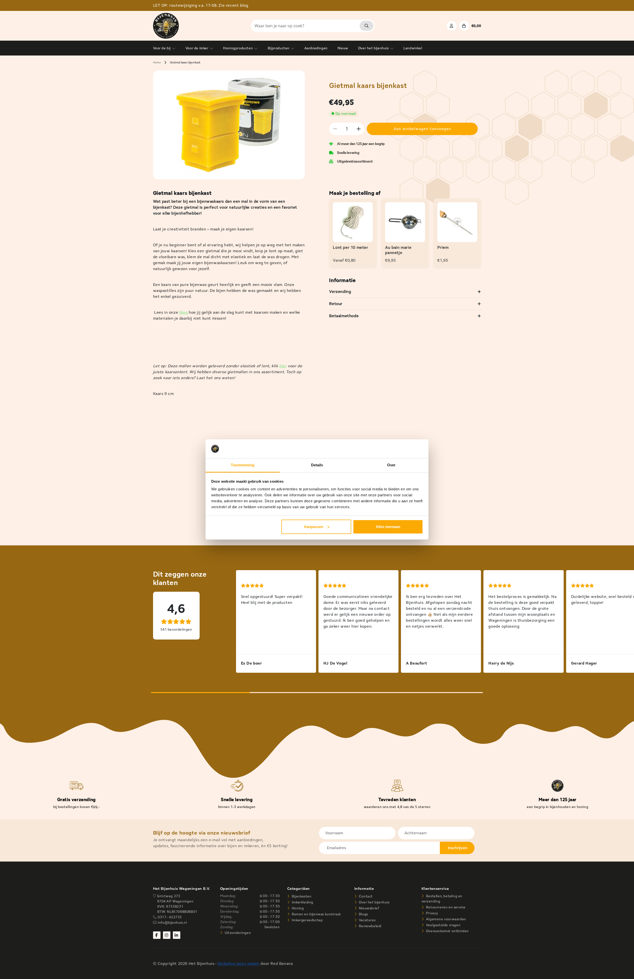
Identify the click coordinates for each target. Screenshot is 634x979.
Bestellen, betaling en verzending (442, 898)
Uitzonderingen (237, 932)
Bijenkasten (301, 896)
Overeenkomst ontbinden (447, 931)
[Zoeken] (366, 26)
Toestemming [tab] (242, 465)
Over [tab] (391, 465)
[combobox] (313, 26)
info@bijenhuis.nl (172, 922)
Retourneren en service (445, 907)
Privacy (431, 913)
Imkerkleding (302, 902)
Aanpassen (313, 527)
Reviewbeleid (369, 926)
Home (157, 62)
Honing (297, 908)
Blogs (363, 914)
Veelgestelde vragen (442, 925)
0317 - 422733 (170, 917)
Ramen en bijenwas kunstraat (316, 914)
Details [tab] (317, 465)
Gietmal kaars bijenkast (185, 62)
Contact (365, 896)
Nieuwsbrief (368, 908)
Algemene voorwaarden (445, 919)
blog (183, 312)
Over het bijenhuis (373, 902)
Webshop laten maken (238, 963)
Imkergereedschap (307, 920)
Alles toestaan (388, 527)
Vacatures (366, 920)
